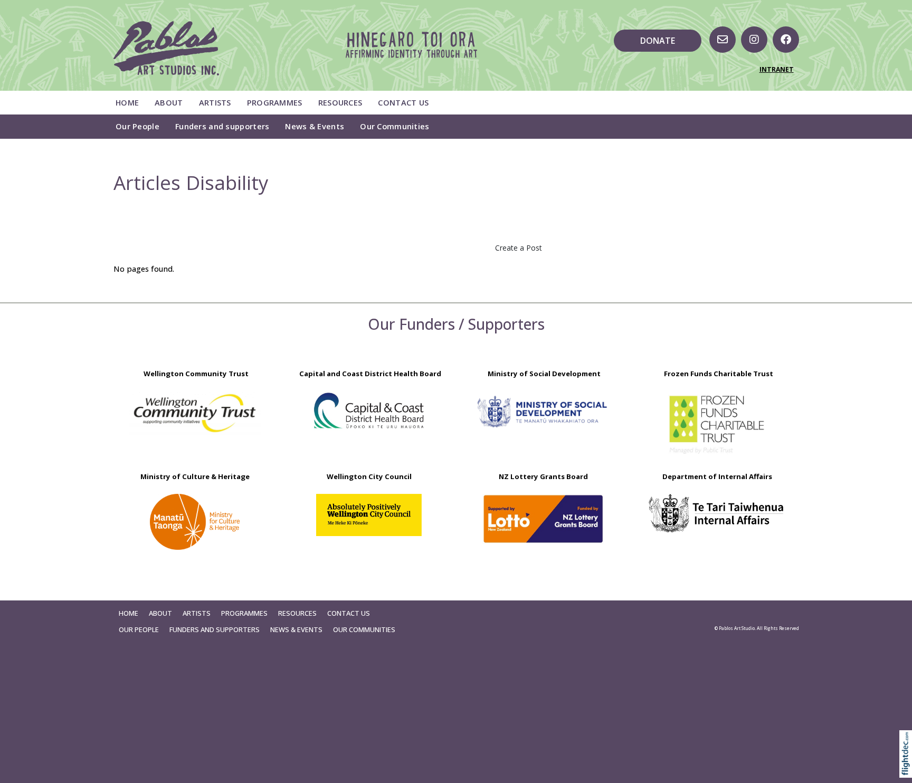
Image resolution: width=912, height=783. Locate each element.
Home (127, 102)
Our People (137, 126)
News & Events (314, 126)
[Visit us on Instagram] (754, 39)
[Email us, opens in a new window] (722, 39)
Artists (215, 102)
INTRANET (776, 69)
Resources (340, 102)
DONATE (657, 40)
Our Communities (394, 126)
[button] (908, 768)
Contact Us (403, 102)
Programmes (274, 102)
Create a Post (518, 248)
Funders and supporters (222, 126)
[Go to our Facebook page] (786, 39)
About (169, 102)
